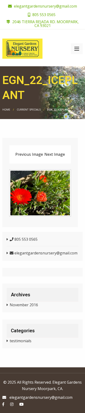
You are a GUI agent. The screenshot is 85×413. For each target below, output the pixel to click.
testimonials (20, 340)
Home (6, 109)
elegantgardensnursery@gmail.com (45, 6)
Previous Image (29, 154)
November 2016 (24, 304)
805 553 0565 (43, 15)
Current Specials (29, 109)
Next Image (54, 154)
